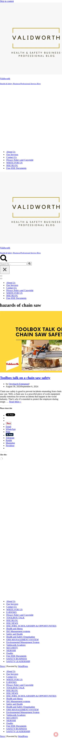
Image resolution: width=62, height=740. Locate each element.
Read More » (15, 401)
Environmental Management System (22, 642)
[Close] (5, 269)
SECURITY (12, 648)
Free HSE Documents (16, 168)
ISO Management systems (18, 631)
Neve (2, 666)
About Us (10, 152)
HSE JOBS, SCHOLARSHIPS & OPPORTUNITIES (31, 626)
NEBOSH (11, 650)
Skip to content (7, 1)
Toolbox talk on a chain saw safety (25, 378)
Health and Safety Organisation (20, 637)
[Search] (3, 260)
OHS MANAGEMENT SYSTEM (22, 639)
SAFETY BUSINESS (16, 658)
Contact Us (11, 157)
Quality (9, 653)
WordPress (23, 666)
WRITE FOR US (14, 162)
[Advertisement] (31, 117)
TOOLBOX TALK (15, 617)
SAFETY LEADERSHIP (18, 661)
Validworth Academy (16, 645)
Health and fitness (14, 628)
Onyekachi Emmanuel (19, 384)
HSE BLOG (12, 165)
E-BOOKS (11, 612)
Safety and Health (14, 634)
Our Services (12, 154)
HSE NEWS (12, 623)
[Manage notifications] (56, 734)
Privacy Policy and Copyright (19, 160)
